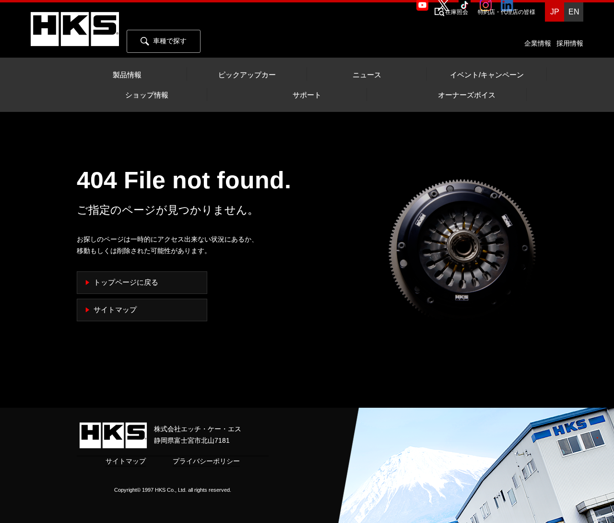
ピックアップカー (247, 75)
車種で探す (170, 41)
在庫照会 (456, 12)
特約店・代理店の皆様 (506, 12)
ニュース (367, 75)
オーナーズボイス (467, 95)
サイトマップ (115, 310)
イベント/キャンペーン (487, 75)
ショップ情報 (146, 95)
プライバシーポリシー (206, 461)
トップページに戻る (126, 282)
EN (573, 12)
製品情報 (127, 75)
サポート (307, 95)
